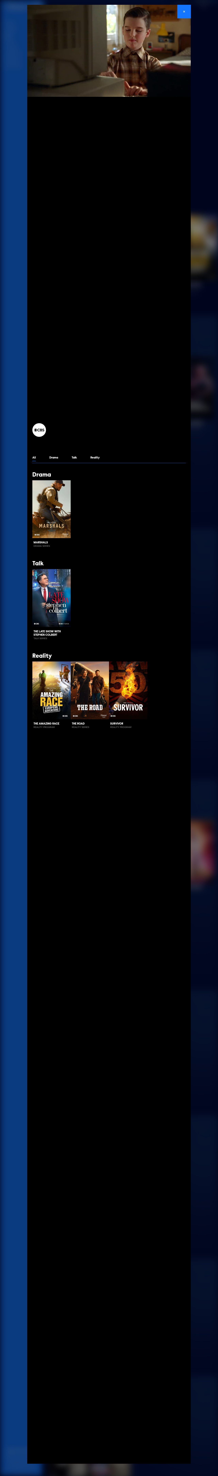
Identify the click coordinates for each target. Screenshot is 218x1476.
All (34, 457)
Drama (53, 457)
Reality (95, 457)
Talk (74, 457)
